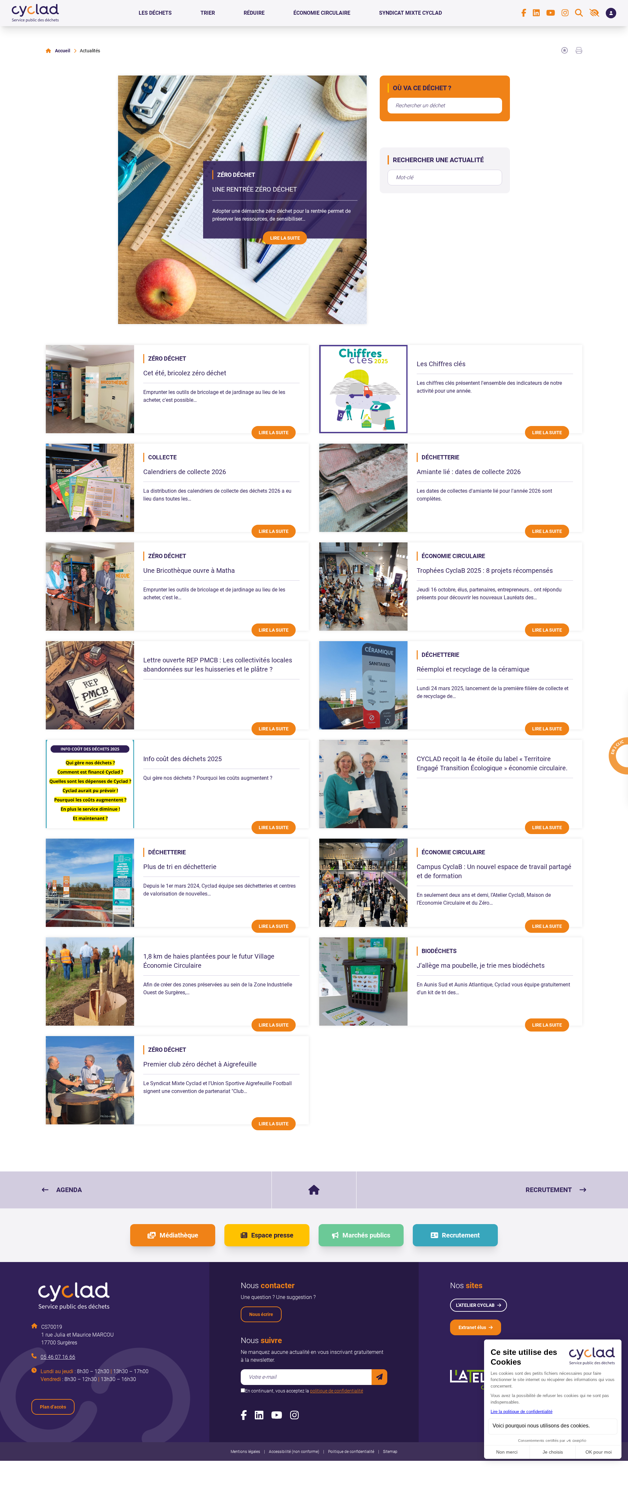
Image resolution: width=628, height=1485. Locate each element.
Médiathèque (179, 1235)
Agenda (69, 1190)
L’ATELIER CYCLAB (475, 1305)
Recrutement (549, 1190)
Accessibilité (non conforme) (294, 1451)
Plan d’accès (53, 1406)
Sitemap (390, 1451)
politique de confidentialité (336, 1390)
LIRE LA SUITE (285, 237)
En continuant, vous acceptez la (304, 1390)
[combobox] (445, 105)
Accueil (62, 50)
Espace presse (272, 1235)
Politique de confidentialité (351, 1451)
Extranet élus (472, 1327)
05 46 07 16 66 (58, 1357)
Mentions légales (245, 1451)
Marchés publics (366, 1235)
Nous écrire (261, 1314)
